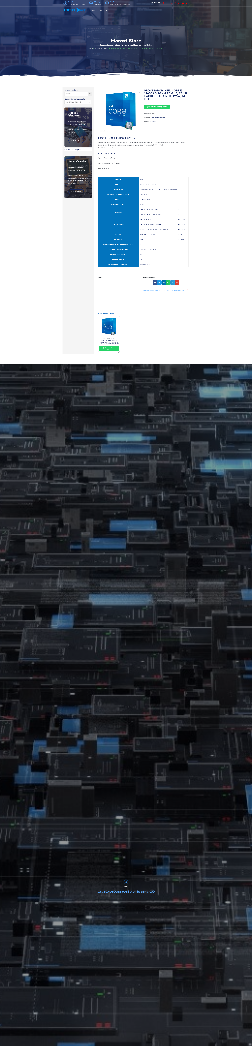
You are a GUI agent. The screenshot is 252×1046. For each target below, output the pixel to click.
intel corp (153, 121)
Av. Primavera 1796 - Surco (76, 4)
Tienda (93, 10)
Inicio (91, 48)
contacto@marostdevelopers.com (120, 4)
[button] (106, 10)
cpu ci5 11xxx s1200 (100, 48)
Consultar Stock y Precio (158, 106)
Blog (100, 10)
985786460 (97, 4)
